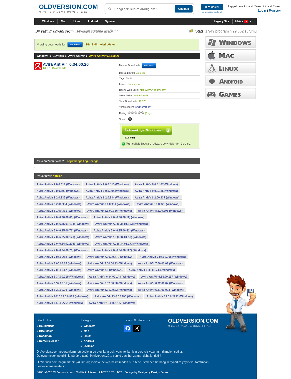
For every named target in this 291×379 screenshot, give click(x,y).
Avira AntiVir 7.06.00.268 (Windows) (163, 257)
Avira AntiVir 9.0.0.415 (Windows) (107, 184)
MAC (231, 54)
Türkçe (239, 21)
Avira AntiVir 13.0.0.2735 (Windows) (112, 303)
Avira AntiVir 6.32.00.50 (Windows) (109, 283)
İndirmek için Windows (143, 130)
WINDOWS (231, 42)
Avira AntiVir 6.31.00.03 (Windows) (109, 289)
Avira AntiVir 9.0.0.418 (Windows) (58, 184)
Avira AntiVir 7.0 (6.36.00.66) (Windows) (62, 217)
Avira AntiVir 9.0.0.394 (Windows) (107, 191)
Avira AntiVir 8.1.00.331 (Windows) (59, 210)
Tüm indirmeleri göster (100, 44)
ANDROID (231, 80)
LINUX (231, 67)
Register (275, 10)
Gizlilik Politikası (86, 372)
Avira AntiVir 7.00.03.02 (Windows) (160, 263)
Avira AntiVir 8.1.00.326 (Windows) (109, 210)
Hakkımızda (46, 326)
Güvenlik (58, 56)
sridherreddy (143, 106)
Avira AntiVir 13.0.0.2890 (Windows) (117, 296)
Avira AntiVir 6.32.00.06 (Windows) (59, 289)
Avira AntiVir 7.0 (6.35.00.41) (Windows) (119, 230)
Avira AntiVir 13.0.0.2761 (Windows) (60, 303)
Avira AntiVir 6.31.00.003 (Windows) (161, 289)
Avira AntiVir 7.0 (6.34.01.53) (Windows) (120, 237)
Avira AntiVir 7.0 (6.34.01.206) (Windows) (63, 243)
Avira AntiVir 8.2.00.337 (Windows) (157, 197)
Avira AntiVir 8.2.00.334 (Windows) (59, 204)
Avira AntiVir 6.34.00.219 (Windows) (60, 276)
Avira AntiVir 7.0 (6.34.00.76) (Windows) (62, 250)
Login (262, 10)
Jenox (164, 372)
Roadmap (45, 336)
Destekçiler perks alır (212, 12)
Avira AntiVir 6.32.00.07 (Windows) (160, 283)
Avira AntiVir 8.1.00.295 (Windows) (160, 210)
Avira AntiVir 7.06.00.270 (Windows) (110, 257)
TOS (119, 372)
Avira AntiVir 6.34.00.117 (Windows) (164, 276)
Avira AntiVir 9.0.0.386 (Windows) (156, 191)
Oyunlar (110, 21)
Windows (48, 21)
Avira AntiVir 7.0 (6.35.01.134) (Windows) (63, 224)
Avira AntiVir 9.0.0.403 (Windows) (58, 191)
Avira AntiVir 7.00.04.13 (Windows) (109, 263)
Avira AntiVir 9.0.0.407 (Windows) (156, 184)
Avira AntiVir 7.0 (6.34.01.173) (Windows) (121, 243)
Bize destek (212, 7)
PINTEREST (106, 372)
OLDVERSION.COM (68, 6)
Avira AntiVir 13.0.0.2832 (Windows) (170, 296)
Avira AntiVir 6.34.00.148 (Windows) (112, 276)
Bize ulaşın (46, 331)
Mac (63, 21)
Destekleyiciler (49, 341)
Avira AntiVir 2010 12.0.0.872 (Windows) (62, 296)
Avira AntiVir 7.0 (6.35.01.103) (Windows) (121, 224)
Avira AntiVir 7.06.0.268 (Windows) (59, 257)
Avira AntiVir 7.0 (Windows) (105, 270)
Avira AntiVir (76, 56)
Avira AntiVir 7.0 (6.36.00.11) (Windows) (119, 217)
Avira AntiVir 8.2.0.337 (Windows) (58, 197)
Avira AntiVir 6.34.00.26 (66, 64)
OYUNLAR (231, 93)
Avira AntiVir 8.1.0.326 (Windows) (157, 204)
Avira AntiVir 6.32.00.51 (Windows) (59, 283)
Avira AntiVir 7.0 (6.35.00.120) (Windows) (63, 237)
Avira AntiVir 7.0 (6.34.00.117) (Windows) (120, 250)
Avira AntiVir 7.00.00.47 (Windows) (59, 270)
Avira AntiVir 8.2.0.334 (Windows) (107, 197)
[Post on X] (130, 119)
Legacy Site (221, 21)
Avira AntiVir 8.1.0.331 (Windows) (108, 204)
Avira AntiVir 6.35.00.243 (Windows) (152, 270)
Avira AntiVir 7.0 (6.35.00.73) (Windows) (62, 230)
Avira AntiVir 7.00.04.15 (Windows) (59, 263)
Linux (76, 21)
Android (93, 21)
